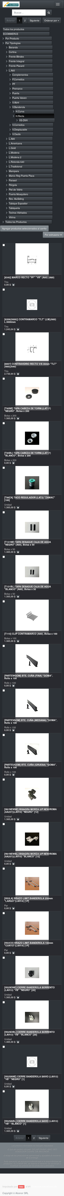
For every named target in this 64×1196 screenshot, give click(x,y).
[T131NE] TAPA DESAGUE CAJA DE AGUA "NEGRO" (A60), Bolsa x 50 (27, 543)
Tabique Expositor (18, 203)
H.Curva (20, 111)
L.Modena (14, 152)
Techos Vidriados (18, 212)
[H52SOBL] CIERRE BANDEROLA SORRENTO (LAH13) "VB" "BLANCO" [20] (29, 1033)
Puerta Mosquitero (18, 194)
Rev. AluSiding (16, 198)
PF (13, 84)
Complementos (20, 74)
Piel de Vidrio (15, 189)
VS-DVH (23, 120)
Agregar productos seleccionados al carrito (24, 228)
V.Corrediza (18, 125)
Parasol (13, 180)
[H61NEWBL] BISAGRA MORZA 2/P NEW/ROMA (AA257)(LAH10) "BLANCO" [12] (30, 855)
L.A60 (12, 70)
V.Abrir (15, 102)
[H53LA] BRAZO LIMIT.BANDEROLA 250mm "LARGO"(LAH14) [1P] (28, 899)
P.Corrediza (18, 79)
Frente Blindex (16, 56)
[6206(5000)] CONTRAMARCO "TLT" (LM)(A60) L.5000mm (30, 320)
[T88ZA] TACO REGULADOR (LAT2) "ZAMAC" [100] (29, 498)
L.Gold (12, 148)
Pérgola (13, 185)
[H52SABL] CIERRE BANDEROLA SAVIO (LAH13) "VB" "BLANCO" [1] (31, 1122)
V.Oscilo (16, 134)
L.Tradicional (15, 166)
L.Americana (15, 143)
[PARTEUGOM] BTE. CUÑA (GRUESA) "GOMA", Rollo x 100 (30, 766)
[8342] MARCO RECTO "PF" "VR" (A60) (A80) (29, 277)
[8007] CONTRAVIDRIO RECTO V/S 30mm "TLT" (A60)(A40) (30, 365)
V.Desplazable (19, 129)
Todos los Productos (16, 222)
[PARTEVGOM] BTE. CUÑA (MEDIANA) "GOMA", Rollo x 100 (30, 721)
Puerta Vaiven (19, 97)
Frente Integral (16, 61)
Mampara (14, 171)
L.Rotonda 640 (16, 161)
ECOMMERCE (10, 33)
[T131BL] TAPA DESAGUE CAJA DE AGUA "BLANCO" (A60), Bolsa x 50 (27, 588)
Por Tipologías (13, 43)
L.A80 (12, 138)
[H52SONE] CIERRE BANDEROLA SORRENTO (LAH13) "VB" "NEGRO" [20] (29, 988)
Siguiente (34, 20)
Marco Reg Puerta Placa (21, 175)
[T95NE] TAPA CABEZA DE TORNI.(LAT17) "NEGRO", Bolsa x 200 (27, 409)
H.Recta (20, 116)
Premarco (17, 88)
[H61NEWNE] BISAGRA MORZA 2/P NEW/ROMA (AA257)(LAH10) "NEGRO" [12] (30, 810)
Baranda (13, 47)
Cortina (12, 52)
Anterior (11, 20)
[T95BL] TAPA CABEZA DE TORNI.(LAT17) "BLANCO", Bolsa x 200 (27, 454)
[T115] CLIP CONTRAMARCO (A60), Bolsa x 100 (30, 633)
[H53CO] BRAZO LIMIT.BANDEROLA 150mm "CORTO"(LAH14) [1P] (28, 944)
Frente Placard (16, 65)
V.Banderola (18, 107)
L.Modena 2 (15, 157)
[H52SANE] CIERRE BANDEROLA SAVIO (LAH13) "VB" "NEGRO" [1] (31, 1078)
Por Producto (12, 38)
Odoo (21, 1186)
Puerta (15, 93)
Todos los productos (13, 29)
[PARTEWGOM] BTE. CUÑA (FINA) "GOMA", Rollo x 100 (28, 677)
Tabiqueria (14, 208)
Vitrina (12, 217)
